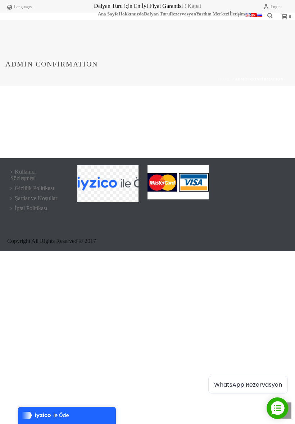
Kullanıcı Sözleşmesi (23, 175)
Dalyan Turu (157, 14)
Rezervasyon (183, 14)
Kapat (194, 6)
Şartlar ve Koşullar (36, 198)
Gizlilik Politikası (34, 188)
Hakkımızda (131, 14)
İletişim (237, 14)
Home (224, 79)
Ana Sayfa (108, 14)
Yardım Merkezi (213, 14)
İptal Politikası (31, 208)
